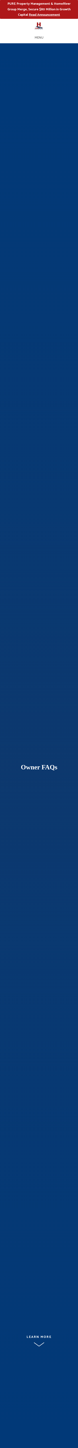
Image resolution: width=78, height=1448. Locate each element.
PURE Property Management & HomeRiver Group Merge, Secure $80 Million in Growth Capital (39, 9)
